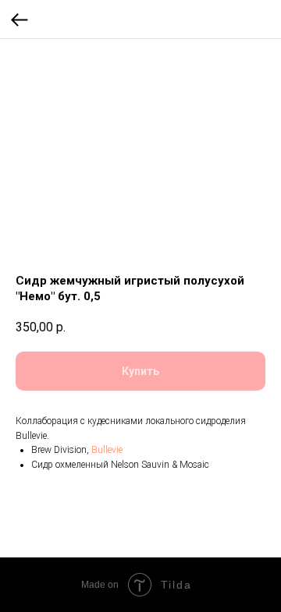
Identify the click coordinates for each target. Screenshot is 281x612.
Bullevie (107, 449)
